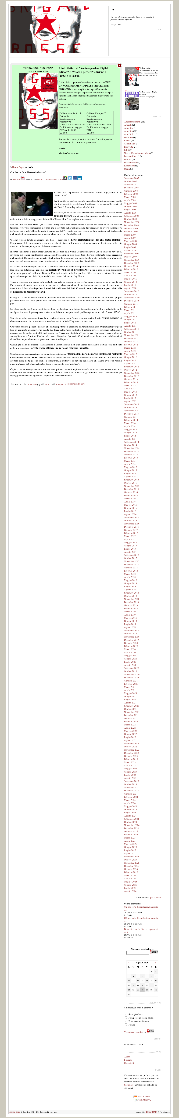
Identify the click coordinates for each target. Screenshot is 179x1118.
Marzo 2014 (130, 423)
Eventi (127, 140)
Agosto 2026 (130, 891)
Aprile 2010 (130, 275)
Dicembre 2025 (131, 865)
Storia (127, 168)
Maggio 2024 (130, 806)
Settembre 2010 (131, 291)
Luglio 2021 (130, 699)
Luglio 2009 (130, 247)
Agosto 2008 (130, 212)
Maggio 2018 (130, 580)
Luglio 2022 (130, 737)
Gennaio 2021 (131, 680)
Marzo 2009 (130, 234)
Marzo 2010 (130, 272)
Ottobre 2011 (130, 332)
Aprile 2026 (130, 878)
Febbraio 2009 (131, 231)
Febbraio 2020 (131, 646)
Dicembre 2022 (131, 752)
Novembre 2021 (131, 712)
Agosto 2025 (130, 853)
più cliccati (155, 897)
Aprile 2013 (130, 388)
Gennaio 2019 (131, 605)
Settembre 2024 (131, 818)
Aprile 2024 (130, 803)
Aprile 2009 (130, 237)
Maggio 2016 (130, 504)
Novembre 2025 (131, 862)
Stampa (59, 384)
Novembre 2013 (131, 410)
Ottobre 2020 (130, 671)
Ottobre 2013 (130, 407)
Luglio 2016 (130, 511)
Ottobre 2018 (130, 595)
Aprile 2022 (130, 727)
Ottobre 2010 (130, 294)
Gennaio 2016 (131, 492)
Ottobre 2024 (130, 821)
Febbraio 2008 (131, 193)
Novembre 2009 (131, 259)
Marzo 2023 (130, 762)
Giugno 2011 (130, 319)
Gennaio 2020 (131, 642)
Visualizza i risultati (133, 1031)
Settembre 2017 (131, 555)
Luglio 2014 (130, 435)
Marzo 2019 (130, 611)
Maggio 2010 (130, 278)
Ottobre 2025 (130, 859)
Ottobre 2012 (130, 369)
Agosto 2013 (130, 401)
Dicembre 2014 (131, 451)
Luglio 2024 (130, 812)
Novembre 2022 (131, 749)
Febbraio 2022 (131, 721)
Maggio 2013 (130, 391)
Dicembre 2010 (131, 300)
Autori (127, 1056)
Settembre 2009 (131, 253)
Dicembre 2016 (131, 526)
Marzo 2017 (130, 536)
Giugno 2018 (130, 583)
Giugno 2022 (130, 734)
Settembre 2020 (131, 668)
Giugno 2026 (130, 884)
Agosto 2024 (130, 815)
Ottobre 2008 (130, 219)
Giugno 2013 (130, 394)
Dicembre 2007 (131, 187)
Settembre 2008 (131, 215)
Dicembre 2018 (131, 602)
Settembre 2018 (131, 592)
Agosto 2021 (130, 702)
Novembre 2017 (131, 561)
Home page (14, 1111)
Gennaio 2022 (131, 718)
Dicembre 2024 (131, 828)
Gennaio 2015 (131, 454)
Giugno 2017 (130, 545)
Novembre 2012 (131, 372)
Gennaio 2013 (131, 379)
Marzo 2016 (130, 498)
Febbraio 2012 (131, 344)
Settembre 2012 (131, 366)
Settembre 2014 (131, 442)
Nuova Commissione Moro (50, 179)
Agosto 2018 (130, 589)
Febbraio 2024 (131, 796)
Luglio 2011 (130, 322)
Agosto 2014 (130, 438)
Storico (47, 384)
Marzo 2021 (130, 686)
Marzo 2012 (130, 347)
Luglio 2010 (130, 284)
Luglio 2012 (130, 360)
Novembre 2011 (131, 335)
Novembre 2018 (131, 599)
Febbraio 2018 (131, 570)
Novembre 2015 (131, 485)
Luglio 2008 (130, 209)
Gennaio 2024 (131, 793)
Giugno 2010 (130, 281)
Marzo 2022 (130, 724)
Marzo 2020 (130, 649)
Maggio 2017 (130, 542)
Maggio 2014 (130, 429)
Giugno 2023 (130, 771)
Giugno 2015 (130, 470)
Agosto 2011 (130, 325)
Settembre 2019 (131, 630)
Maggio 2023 (130, 768)
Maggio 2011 (130, 316)
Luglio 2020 (130, 661)
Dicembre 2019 (131, 639)
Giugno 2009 (130, 244)
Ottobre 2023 (130, 784)
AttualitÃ (129, 134)
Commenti (31, 384)
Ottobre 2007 (130, 181)
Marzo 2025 (130, 837)
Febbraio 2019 (131, 608)
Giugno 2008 (130, 206)
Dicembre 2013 (131, 413)
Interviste (128, 146)
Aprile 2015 (130, 463)
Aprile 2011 (130, 313)
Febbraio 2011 (131, 306)
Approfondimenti (132, 121)
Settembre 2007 (131, 178)
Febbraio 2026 (131, 872)
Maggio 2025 (130, 843)
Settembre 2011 (131, 328)
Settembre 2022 (131, 743)
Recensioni (129, 165)
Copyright (129, 1062)
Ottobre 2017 (130, 558)
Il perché (128, 1059)
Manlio (16, 179)
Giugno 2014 (130, 432)
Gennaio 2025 (131, 831)
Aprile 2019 (130, 614)
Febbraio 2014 (131, 420)
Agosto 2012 (130, 363)
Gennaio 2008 (131, 190)
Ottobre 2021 (130, 708)
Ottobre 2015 (130, 482)
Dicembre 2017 (131, 564)
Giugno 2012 (130, 357)
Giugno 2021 (130, 696)
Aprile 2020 (130, 652)
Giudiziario (129, 143)
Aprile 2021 (130, 690)
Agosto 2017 (130, 551)
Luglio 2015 (130, 473)
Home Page (18, 167)
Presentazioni (130, 162)
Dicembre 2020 (131, 677)
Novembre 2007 (131, 184)
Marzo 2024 (130, 800)
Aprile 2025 (130, 840)
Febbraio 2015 (131, 457)
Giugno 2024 (130, 809)
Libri (126, 149)
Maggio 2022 (130, 730)
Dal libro (128, 137)
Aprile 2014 (130, 426)
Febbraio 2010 (131, 269)
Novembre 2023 (131, 787)
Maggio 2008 (130, 203)
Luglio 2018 (130, 586)
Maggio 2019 (130, 617)
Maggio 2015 (130, 467)
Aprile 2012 (130, 350)
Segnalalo (129, 1084)
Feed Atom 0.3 (144, 1099)
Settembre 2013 (131, 404)
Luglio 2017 (130, 548)
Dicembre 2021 (131, 715)
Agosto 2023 (130, 778)
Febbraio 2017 (131, 533)
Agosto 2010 (130, 288)
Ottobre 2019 (130, 633)
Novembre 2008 (131, 222)
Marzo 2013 (130, 385)
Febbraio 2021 (131, 683)
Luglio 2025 (130, 850)
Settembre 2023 (131, 781)
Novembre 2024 (131, 825)
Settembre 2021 (131, 705)
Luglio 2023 (130, 774)
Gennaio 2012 (131, 341)
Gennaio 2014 (131, 416)
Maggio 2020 (130, 655)
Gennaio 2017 (131, 529)
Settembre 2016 (131, 517)
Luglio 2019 (130, 624)
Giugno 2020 (130, 658)
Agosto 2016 (130, 514)
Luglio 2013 (130, 398)
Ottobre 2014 (130, 445)
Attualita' (128, 127)
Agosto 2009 (130, 250)
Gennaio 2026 (131, 869)
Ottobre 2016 (130, 520)
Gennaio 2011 (131, 303)
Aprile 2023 (130, 765)
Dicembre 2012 (131, 376)
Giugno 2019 (130, 621)
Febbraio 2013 (131, 382)
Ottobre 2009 (130, 256)
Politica (127, 159)
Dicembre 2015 (131, 489)
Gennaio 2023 (131, 756)
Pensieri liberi (130, 156)
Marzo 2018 (130, 573)
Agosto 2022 (130, 740)
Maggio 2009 (130, 241)
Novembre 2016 (131, 523)
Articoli (128, 124)
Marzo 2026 (130, 875)
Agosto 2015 (130, 476)
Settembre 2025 (131, 856)
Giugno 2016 (130, 507)
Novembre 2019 (131, 636)
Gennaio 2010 (131, 266)
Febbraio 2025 (131, 834)
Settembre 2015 (131, 479)
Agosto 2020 (130, 664)
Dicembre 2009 (131, 262)
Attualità (128, 131)
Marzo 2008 (130, 197)
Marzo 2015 (130, 460)
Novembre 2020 (131, 674)
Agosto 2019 (130, 627)
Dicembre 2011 (131, 338)
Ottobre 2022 (130, 746)
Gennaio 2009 (131, 228)
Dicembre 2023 (131, 790)
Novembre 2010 (131, 297)
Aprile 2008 (130, 200)
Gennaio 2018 (131, 567)
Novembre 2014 (131, 448)
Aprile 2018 (130, 577)
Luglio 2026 (130, 887)
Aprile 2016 (130, 501)
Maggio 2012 (130, 354)
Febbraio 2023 (131, 759)
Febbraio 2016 (131, 495)
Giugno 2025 (130, 847)
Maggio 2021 (130, 693)
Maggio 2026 (130, 881)
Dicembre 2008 (131, 225)
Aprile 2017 (130, 539)
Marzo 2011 (130, 310)
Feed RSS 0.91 (144, 1096)
